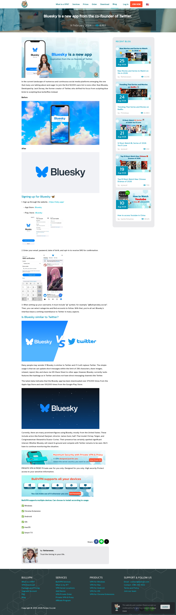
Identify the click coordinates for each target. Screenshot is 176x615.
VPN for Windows (97, 581)
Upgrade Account (29, 591)
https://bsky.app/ (56, 201)
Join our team (130, 591)
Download (104, 4)
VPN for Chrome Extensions (102, 594)
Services (76, 4)
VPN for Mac (95, 584)
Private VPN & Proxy (65, 597)
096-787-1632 (138, 584)
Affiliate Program (63, 600)
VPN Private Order (64, 594)
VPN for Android (97, 587)
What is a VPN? (62, 4)
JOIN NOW (136, 4)
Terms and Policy (131, 587)
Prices (85, 4)
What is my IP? (62, 584)
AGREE (165, 606)
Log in (125, 4)
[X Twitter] (106, 541)
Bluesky (38, 207)
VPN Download (28, 584)
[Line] (101, 541)
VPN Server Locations (65, 587)
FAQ (23, 594)
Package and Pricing (31, 587)
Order (94, 4)
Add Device (60, 591)
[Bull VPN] (25, 4)
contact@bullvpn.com (139, 581)
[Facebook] (96, 541)
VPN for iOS (95, 591)
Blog (115, 4)
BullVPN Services (63, 581)
